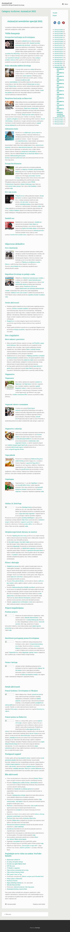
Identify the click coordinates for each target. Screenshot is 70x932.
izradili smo (25, 80)
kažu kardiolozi (32, 186)
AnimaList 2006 (58, 35)
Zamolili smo (10, 829)
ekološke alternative (18, 768)
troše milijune (32, 224)
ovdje (11, 188)
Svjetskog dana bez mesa (19, 535)
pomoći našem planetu (14, 186)
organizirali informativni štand (35, 550)
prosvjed (18, 810)
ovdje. (34, 835)
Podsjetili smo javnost (13, 566)
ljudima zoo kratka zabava (29, 228)
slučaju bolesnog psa (33, 620)
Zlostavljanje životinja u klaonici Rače (17, 889)
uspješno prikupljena (12, 119)
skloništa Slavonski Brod (31, 617)
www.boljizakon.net (15, 82)
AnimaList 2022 (11, 904)
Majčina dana (16, 820)
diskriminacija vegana (17, 447)
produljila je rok (14, 737)
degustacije (16, 546)
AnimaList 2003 (58, 29)
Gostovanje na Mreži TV (13, 859)
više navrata (12, 766)
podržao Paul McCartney (13, 53)
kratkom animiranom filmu (20, 394)
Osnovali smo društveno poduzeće (16, 824)
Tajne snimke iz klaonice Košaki (15, 872)
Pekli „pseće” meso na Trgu (14, 874)
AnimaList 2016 (58, 55)
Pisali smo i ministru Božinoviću (33, 768)
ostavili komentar (22, 141)
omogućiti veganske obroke (16, 449)
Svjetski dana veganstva (29, 548)
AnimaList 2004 (58, 31)
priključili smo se (26, 41)
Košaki (36, 778)
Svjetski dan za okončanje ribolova (29, 153)
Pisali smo (9, 805)
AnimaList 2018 (58, 59)
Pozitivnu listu (12, 86)
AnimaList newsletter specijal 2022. (25, 21)
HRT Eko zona (11, 866)
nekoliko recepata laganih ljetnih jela (17, 445)
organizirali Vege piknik (32, 463)
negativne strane (30, 766)
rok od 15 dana (34, 733)
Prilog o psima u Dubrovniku (14, 878)
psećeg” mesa (33, 652)
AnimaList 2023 (58, 118)
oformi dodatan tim (16, 266)
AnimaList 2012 (58, 47)
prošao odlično (28, 524)
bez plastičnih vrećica (24, 758)
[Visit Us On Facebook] (55, 24)
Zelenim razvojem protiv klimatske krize (32, 876)
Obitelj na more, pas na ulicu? (19, 292)
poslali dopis (16, 816)
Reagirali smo (10, 321)
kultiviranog (28, 184)
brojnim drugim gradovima (13, 764)
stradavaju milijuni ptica (29, 818)
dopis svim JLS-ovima (16, 577)
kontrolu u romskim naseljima (20, 308)
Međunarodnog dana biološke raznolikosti (23, 587)
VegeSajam (34, 483)
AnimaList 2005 (58, 33)
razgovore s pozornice (27, 522)
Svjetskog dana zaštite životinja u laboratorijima (25, 782)
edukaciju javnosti (38, 230)
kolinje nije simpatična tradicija (29, 674)
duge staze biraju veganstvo (26, 513)
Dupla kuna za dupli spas (31, 108)
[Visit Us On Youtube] (63, 24)
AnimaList (7, 3)
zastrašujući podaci (25, 204)
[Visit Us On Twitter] (59, 24)
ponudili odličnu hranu (24, 485)
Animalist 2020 (58, 63)
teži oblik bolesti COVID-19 (24, 439)
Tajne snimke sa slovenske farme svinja (18, 870)
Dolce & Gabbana (14, 210)
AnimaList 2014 (58, 51)
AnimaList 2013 (58, 49)
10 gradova (15, 554)
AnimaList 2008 (58, 39)
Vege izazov (28, 384)
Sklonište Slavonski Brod (13, 885)
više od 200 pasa (25, 735)
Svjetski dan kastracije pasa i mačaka (33, 278)
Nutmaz (12, 839)
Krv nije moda (24, 202)
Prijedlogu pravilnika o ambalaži (35, 356)
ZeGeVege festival (27, 507)
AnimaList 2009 (58, 41)
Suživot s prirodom (25, 847)
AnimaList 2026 (58, 124)
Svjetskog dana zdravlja (18, 795)
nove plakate (16, 841)
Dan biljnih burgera (14, 542)
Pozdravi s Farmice (12, 880)
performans (19, 158)
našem (19, 826)
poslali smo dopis (28, 360)
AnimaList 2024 (58, 120)
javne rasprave (27, 76)
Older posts (8, 914)
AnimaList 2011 (58, 45)
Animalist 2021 (58, 65)
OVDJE (33, 182)
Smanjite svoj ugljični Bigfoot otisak (16, 864)
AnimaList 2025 (58, 122)
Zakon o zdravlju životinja (33, 349)
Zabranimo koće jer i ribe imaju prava (24, 887)
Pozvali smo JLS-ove (29, 286)
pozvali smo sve (36, 694)
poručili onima (25, 469)
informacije (14, 709)
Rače (40, 778)
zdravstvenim (10, 184)
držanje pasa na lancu (33, 84)
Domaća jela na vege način (29, 845)
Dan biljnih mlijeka (25, 542)
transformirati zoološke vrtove (18, 235)
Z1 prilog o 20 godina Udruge (15, 862)
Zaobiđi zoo (38, 222)
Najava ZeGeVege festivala (14, 883)
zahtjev (32, 69)
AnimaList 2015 (58, 53)
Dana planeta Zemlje (18, 581)
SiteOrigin (37, 927)
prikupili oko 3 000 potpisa (29, 151)
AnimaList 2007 (58, 37)
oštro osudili (34, 805)
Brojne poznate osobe (28, 114)
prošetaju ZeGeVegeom (28, 518)
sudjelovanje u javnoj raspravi (32, 132)
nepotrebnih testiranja (13, 58)
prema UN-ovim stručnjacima (22, 598)
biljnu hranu (25, 520)
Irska (7, 208)
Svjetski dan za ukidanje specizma (23, 789)
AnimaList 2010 (58, 43)
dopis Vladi (29, 368)
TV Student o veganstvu (13, 868)
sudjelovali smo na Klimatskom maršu (22, 602)
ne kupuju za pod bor (19, 329)
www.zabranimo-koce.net (25, 147)
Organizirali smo (13, 652)
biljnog (22, 184)
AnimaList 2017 (58, 57)
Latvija (39, 206)
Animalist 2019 (58, 61)
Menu (66, 4)
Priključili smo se (19, 196)
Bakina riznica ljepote (20, 839)
